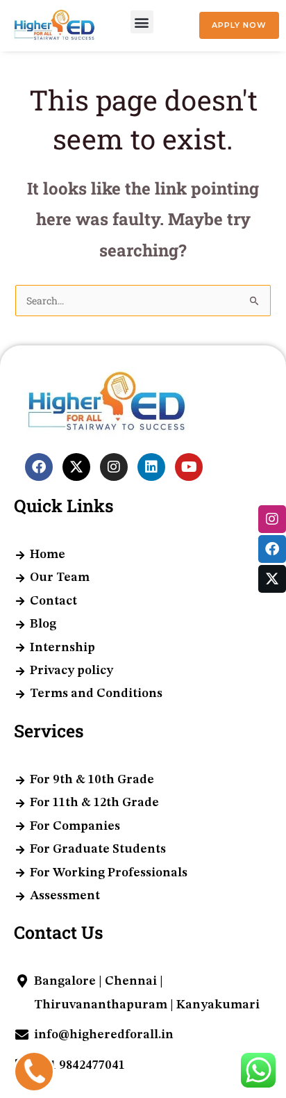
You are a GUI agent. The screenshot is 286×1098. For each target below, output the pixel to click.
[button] (142, 21)
